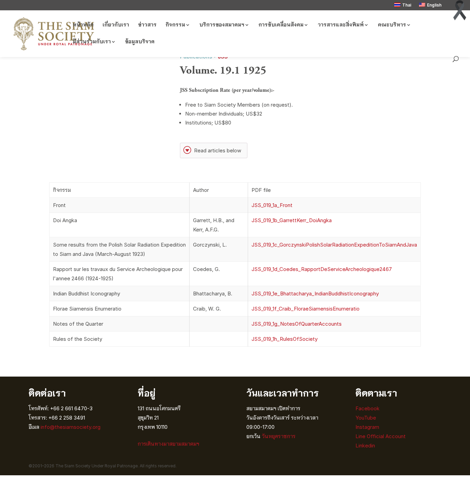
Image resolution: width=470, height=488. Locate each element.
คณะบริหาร (392, 25)
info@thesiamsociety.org (70, 427)
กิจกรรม (175, 25)
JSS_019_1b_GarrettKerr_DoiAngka (292, 220)
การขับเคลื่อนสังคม (280, 25)
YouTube (365, 417)
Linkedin (365, 445)
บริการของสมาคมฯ (221, 25)
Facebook (367, 408)
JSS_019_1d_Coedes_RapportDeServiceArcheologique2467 (322, 269)
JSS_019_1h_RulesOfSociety (285, 339)
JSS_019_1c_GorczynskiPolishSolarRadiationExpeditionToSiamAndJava (334, 244)
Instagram (368, 427)
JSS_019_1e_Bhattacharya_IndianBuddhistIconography (315, 293)
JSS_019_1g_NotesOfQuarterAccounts (297, 324)
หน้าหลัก (83, 25)
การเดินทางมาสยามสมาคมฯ (168, 444)
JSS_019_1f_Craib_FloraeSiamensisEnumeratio (306, 308)
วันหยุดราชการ (279, 436)
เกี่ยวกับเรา (116, 25)
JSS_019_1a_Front (272, 205)
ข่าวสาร (147, 25)
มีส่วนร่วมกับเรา (92, 42)
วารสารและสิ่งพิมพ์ (341, 25)
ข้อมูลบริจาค (139, 42)
